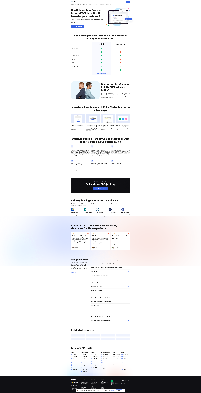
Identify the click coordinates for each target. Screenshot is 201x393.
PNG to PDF (75, 358)
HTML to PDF (75, 367)
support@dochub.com (124, 379)
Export (124, 365)
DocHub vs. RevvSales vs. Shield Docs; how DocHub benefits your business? (109, 335)
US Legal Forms (104, 384)
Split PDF (84, 362)
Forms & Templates (84, 382)
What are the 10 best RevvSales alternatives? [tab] (100, 316)
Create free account (77, 26)
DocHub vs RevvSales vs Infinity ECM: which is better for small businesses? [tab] (106, 267)
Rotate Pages (85, 367)
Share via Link (105, 356)
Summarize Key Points (115, 359)
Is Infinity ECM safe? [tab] (95, 309)
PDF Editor (83, 381)
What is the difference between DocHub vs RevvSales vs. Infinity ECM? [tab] (105, 260)
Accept (119, 390)
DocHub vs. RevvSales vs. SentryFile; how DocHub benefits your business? (94, 335)
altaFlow (102, 387)
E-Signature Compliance (95, 386)
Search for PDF (125, 362)
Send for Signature (96, 356)
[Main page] (73, 2)
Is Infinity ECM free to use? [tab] (96, 290)
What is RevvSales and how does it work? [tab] (99, 275)
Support (92, 387)
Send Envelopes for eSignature (96, 359)
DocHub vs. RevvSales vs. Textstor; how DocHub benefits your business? (124, 338)
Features (118, 1)
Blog (102, 381)
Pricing (114, 1)
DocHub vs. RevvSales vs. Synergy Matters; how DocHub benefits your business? (94, 338)
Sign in (123, 1)
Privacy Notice (93, 383)
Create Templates (106, 365)
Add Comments (105, 354)
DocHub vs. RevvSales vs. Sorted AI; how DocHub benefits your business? (79, 338)
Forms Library (83, 387)
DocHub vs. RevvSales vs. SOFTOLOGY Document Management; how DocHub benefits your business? (124, 335)
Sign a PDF (95, 354)
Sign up (128, 1)
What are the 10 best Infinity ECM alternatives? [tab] (101, 320)
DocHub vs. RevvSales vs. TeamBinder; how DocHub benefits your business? (109, 338)
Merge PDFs (85, 365)
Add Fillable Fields (86, 358)
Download (125, 367)
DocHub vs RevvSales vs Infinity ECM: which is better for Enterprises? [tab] (105, 263)
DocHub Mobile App (104, 382)
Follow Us (123, 383)
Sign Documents (84, 383)
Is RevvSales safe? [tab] (95, 305)
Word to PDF (75, 354)
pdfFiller (102, 383)
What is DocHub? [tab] (94, 271)
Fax (103, 360)
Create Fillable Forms (105, 368)
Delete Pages (85, 371)
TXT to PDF (75, 356)
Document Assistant (116, 354)
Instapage (102, 388)
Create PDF (85, 356)
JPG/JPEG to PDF (76, 360)
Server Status (83, 384)
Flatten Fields (85, 360)
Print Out (124, 369)
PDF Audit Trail (125, 354)
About (92, 381)
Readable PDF (125, 360)
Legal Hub (92, 384)
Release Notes (93, 388)
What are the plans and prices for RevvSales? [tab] (100, 297)
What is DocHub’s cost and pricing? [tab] (98, 294)
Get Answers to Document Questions (115, 363)
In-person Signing (96, 361)
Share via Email (105, 358)
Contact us (73, 272)
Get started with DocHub (100, 188)
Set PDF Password (126, 358)
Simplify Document (116, 356)
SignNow (102, 386)
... (112, 390)
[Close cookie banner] (124, 390)
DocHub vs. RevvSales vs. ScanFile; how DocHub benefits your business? (79, 335)
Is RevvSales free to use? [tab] (96, 286)
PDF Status (105, 362)
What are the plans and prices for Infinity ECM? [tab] (101, 301)
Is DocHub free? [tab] (94, 282)
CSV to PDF (75, 365)
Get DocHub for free (101, 73)
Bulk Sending (95, 367)
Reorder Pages (85, 369)
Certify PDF (125, 356)
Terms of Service (94, 382)
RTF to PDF (75, 369)
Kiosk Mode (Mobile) (95, 365)
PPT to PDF (75, 362)
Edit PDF (84, 354)
